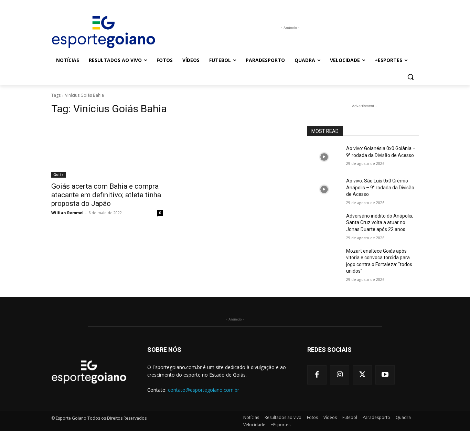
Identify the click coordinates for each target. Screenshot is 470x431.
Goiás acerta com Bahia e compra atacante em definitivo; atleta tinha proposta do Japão (106, 195)
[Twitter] (362, 375)
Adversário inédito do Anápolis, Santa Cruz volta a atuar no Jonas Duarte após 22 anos (379, 222)
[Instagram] (339, 375)
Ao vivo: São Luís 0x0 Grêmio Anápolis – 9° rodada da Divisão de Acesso (380, 187)
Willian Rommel (67, 212)
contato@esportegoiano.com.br (203, 390)
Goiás (58, 174)
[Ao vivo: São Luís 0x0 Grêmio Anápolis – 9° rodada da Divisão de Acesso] (324, 189)
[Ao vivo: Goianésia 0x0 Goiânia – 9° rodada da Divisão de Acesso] (324, 157)
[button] (410, 77)
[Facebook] (317, 375)
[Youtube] (385, 375)
